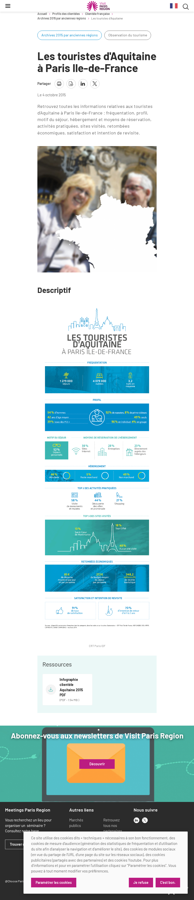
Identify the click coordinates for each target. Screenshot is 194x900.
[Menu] (8, 6)
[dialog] (105, 863)
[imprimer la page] (59, 83)
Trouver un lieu (21, 844)
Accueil (42, 13)
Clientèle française (97, 13)
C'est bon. (168, 882)
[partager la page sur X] (95, 83)
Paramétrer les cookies (54, 882)
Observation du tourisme (127, 35)
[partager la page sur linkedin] (83, 83)
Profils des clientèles (66, 13)
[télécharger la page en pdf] (71, 83)
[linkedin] (136, 820)
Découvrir (97, 764)
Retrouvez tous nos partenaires (112, 825)
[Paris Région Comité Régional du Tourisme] (98, 6)
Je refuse (141, 882)
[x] (145, 820)
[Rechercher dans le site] (186, 6)
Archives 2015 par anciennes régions (61, 18)
